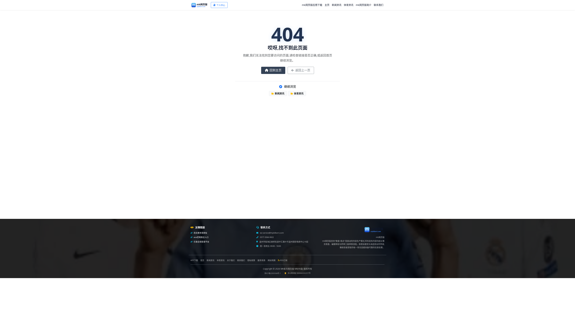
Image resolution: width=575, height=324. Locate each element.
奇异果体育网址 (200, 233)
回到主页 (276, 70)
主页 (327, 5)
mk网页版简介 (363, 5)
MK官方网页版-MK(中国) (292, 268)
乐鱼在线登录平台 (201, 241)
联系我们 (378, 5)
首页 (202, 260)
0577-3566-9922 (266, 237)
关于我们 (231, 260)
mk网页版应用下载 (312, 5)
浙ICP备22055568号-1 (272, 273)
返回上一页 (302, 70)
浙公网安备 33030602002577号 (299, 273)
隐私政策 (251, 260)
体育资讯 (348, 5)
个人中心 (221, 5)
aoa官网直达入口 (201, 237)
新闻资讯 (336, 5)
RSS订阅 (283, 260)
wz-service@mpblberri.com (271, 233)
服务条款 (261, 260)
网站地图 (272, 260)
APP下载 (194, 260)
